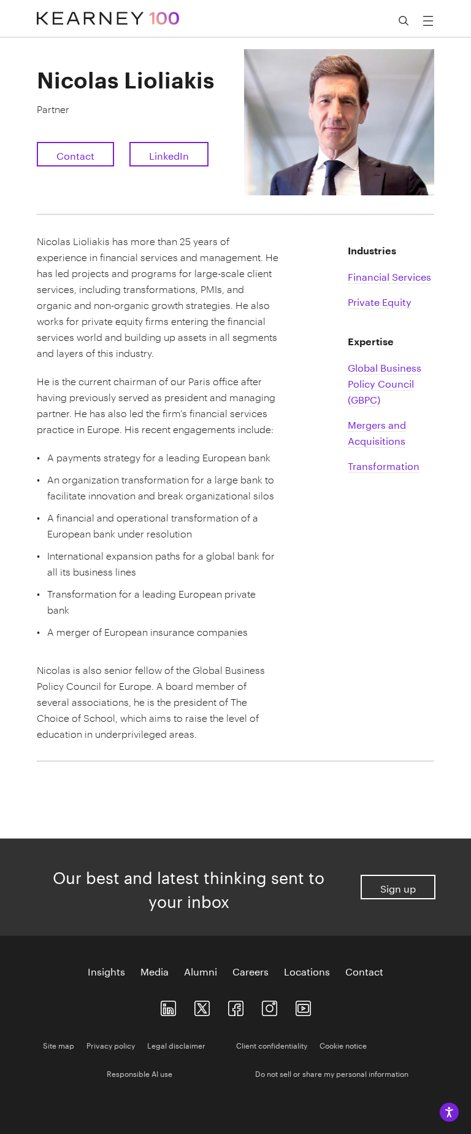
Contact (75, 154)
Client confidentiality (271, 1044)
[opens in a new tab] (269, 1005)
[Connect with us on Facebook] (235, 1005)
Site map (58, 1044)
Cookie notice (343, 1044)
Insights (106, 970)
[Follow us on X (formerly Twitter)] (202, 1005)
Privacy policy (110, 1044)
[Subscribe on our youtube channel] (303, 1005)
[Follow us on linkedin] (168, 1005)
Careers (250, 970)
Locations (307, 970)
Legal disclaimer (176, 1044)
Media (154, 970)
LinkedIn (169, 154)
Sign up (398, 887)
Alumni (200, 970)
